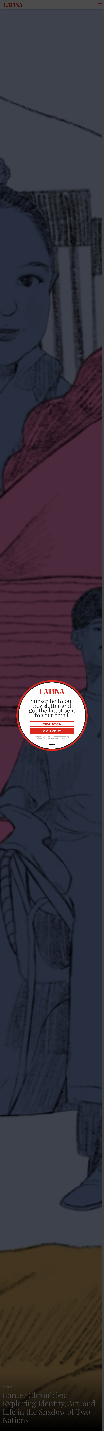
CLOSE (52, 744)
